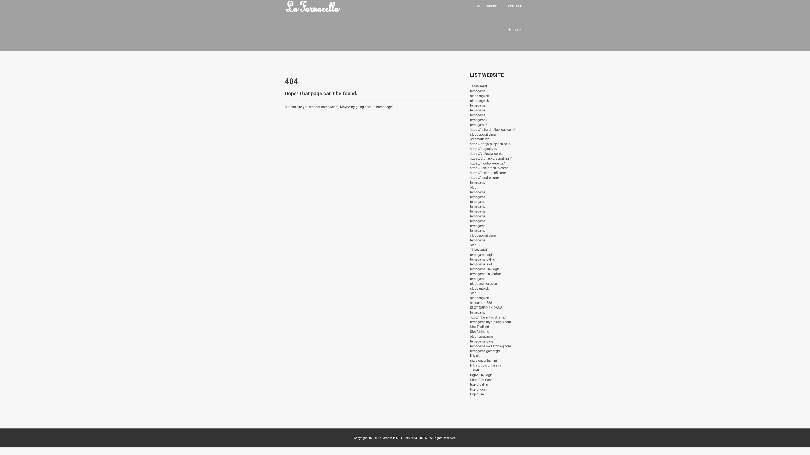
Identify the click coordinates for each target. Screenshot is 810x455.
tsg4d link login (481, 375)
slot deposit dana (483, 134)
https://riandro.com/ (484, 178)
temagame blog (481, 341)
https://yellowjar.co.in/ (486, 154)
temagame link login (485, 269)
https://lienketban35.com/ (489, 168)
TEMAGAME (479, 86)
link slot (476, 356)
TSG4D (475, 370)
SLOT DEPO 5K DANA (486, 308)
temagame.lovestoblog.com (490, 346)
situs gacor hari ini (483, 361)
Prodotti (494, 6)
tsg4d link (477, 394)
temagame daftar (482, 259)
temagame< (478, 120)
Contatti (515, 6)
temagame (478, 91)
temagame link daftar (485, 274)
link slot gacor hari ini (485, 365)
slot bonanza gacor (484, 284)
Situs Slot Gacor (482, 380)
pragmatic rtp (479, 139)
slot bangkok (479, 96)
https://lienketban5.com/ (488, 173)
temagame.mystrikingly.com (490, 322)
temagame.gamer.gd (485, 351)
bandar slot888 (481, 303)
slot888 (475, 245)
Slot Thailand (479, 327)
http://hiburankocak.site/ (488, 317)
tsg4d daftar (479, 385)
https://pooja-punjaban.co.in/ (491, 144)
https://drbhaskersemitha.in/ (491, 159)
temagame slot (481, 264)
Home (476, 6)
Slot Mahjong (479, 332)
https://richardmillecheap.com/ (492, 130)
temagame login (482, 255)
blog (473, 187)
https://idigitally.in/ (484, 149)
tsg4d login (478, 389)
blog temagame (481, 337)
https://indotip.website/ (487, 163)
